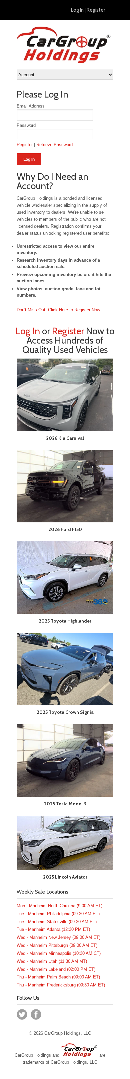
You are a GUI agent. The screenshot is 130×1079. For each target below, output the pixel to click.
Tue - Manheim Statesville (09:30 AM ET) (57, 921)
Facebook (36, 1014)
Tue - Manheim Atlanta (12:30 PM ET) (53, 929)
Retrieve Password (54, 144)
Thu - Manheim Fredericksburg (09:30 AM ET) (61, 984)
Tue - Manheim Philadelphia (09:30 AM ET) (58, 913)
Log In (77, 10)
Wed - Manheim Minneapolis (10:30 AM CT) (59, 953)
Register (96, 10)
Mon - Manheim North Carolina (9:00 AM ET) (59, 905)
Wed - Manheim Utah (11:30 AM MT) (52, 961)
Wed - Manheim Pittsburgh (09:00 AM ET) (57, 945)
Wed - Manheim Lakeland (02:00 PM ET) (56, 969)
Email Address (31, 106)
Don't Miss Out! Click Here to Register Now (58, 309)
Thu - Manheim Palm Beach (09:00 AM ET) (58, 976)
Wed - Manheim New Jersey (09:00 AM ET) (58, 937)
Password (26, 125)
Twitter (22, 1014)
